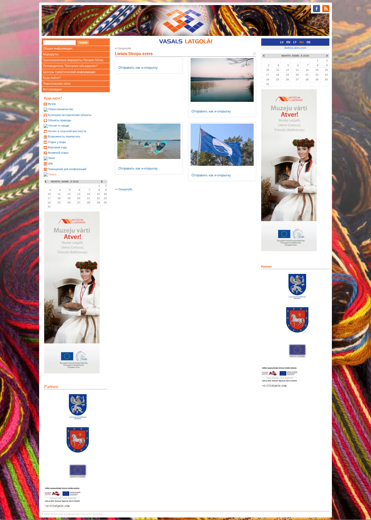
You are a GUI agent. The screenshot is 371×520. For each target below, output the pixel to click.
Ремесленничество (60, 109)
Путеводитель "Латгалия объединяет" (70, 66)
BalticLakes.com (295, 47)
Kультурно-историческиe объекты (69, 114)
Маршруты (51, 54)
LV (281, 42)
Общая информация (57, 48)
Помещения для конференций (67, 169)
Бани (51, 157)
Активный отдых (58, 152)
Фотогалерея (52, 89)
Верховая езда (57, 147)
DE (308, 42)
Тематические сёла (56, 83)
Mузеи (52, 103)
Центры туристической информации (69, 72)
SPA (50, 163)
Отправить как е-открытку (138, 67)
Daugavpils (124, 48)
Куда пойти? (52, 78)
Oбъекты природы (59, 120)
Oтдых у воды (57, 142)
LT (295, 42)
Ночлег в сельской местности (67, 131)
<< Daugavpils (123, 189)
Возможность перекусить (64, 136)
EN (288, 42)
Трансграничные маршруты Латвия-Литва (73, 60)
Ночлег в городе (58, 125)
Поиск (52, 174)
